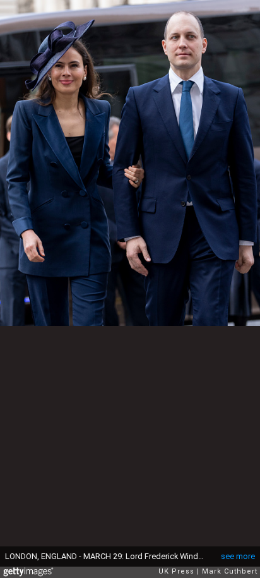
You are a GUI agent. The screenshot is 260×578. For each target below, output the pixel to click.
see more (238, 556)
